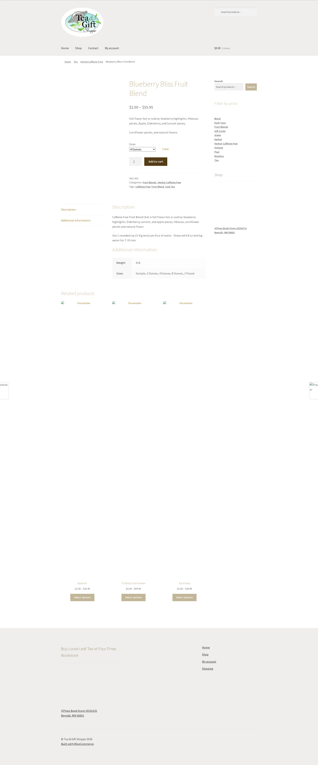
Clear (165, 149)
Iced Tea (170, 186)
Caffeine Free (142, 186)
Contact (93, 48)
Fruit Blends (149, 182)
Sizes (132, 144)
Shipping (207, 668)
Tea (76, 61)
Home (65, 48)
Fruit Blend (157, 186)
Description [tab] (68, 209)
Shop (78, 48)
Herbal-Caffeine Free (91, 61)
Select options (82, 597)
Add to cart (156, 161)
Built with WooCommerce (77, 744)
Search (218, 81)
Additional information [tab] (75, 220)
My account (112, 48)
